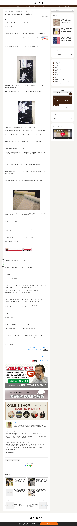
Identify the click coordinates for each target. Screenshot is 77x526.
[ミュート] (68, 138)
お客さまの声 (57, 67)
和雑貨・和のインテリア (60, 72)
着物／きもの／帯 (58, 83)
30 (54, 105)
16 (54, 100)
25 (59, 103)
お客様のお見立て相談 (59, 65)
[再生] (54, 138)
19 (62, 100)
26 (62, 103)
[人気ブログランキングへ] (34, 360)
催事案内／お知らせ (59, 69)
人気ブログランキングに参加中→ (35, 349)
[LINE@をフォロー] (27, 466)
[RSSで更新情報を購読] (32, 466)
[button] (3, 266)
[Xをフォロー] (21, 466)
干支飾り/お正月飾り (59, 62)
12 (62, 98)
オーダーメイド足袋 (59, 63)
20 (65, 100)
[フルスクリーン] (70, 138)
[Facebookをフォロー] (23, 466)
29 (70, 103)
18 (59, 100)
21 (67, 100)
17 (57, 100)
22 (70, 100)
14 (67, 98)
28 (67, 103)
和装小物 (57, 70)
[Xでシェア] (3, 260)
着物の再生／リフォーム (60, 79)
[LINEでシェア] (3, 264)
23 (54, 103)
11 (59, 98)
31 (57, 105)
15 (70, 98)
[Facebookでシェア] (3, 262)
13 (65, 98)
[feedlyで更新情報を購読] (30, 466)
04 (58, 107)
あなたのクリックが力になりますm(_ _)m (39, 347)
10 (57, 98)
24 (57, 103)
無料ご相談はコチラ (48, 523)
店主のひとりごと (58, 74)
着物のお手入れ (58, 77)
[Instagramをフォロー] (25, 466)
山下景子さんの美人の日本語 (13, 460)
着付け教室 (57, 76)
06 (66, 107)
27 (65, 103)
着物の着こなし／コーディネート (62, 81)
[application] (62, 134)
